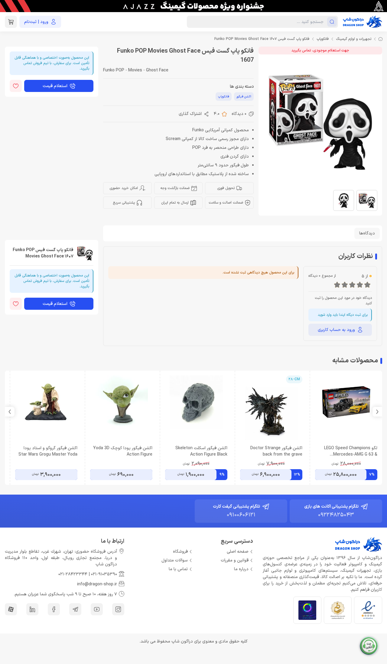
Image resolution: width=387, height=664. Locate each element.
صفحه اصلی (238, 551)
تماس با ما (178, 569)
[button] (10, 412)
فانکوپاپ (323, 39)
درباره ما (241, 569)
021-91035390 (104, 574)
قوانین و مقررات (235, 560)
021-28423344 (72, 574)
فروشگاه (180, 551)
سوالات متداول (174, 560)
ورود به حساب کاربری (336, 330)
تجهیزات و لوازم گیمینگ (353, 39)
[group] (193, 6)
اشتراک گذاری (190, 114)
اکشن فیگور (243, 96)
